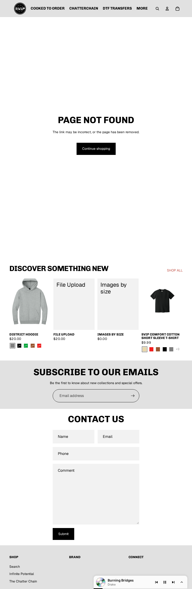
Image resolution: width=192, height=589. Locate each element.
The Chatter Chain (23, 581)
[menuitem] (142, 8)
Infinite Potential (21, 574)
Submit (63, 534)
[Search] (157, 9)
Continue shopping (96, 148)
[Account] (167, 9)
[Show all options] (177, 349)
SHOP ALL (175, 270)
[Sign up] (132, 395)
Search (14, 566)
